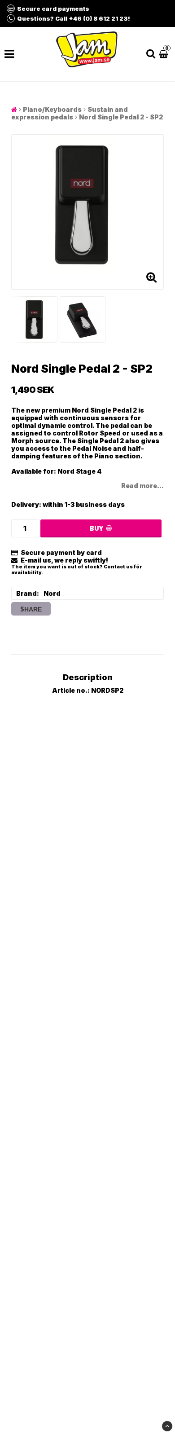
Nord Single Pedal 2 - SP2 (121, 117)
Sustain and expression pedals (69, 113)
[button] (165, 53)
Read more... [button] (142, 485)
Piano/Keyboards (52, 109)
